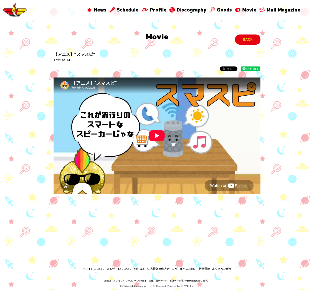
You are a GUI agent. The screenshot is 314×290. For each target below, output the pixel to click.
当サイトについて (94, 269)
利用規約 (139, 269)
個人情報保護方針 (158, 269)
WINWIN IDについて (119, 269)
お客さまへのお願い (184, 269)
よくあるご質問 (221, 269)
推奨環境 (204, 269)
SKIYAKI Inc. (187, 285)
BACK (248, 39)
